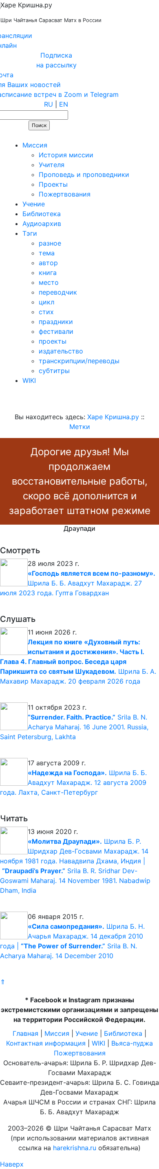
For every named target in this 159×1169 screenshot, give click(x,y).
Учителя (51, 165)
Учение (33, 204)
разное (50, 243)
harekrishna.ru (74, 1148)
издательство (61, 351)
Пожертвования (65, 194)
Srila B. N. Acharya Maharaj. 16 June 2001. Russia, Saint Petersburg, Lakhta (74, 727)
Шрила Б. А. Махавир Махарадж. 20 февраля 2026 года (78, 661)
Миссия (34, 145)
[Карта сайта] (34, 135)
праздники (56, 321)
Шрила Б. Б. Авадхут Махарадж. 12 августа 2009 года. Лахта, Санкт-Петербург (73, 782)
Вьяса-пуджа (132, 1043)
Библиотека (41, 214)
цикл (46, 302)
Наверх (12, 1164)
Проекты (53, 184)
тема (47, 253)
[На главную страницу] (11, 135)
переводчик (58, 292)
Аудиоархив (41, 223)
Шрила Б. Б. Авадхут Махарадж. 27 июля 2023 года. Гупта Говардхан (77, 583)
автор (48, 263)
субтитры (54, 371)
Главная (25, 1033)
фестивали (56, 331)
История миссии (66, 155)
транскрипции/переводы (79, 361)
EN (63, 104)
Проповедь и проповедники (84, 174)
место (49, 282)
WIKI (29, 380)
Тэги (29, 233)
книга (48, 272)
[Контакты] (58, 135)
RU (48, 104)
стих (46, 312)
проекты (52, 341)
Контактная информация (46, 1043)
